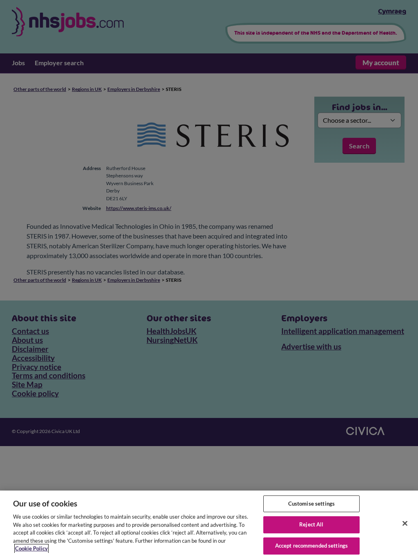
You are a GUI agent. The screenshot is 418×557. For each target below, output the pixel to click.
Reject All (311, 524)
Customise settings (311, 503)
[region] (209, 524)
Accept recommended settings (311, 545)
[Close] (405, 523)
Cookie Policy (31, 548)
